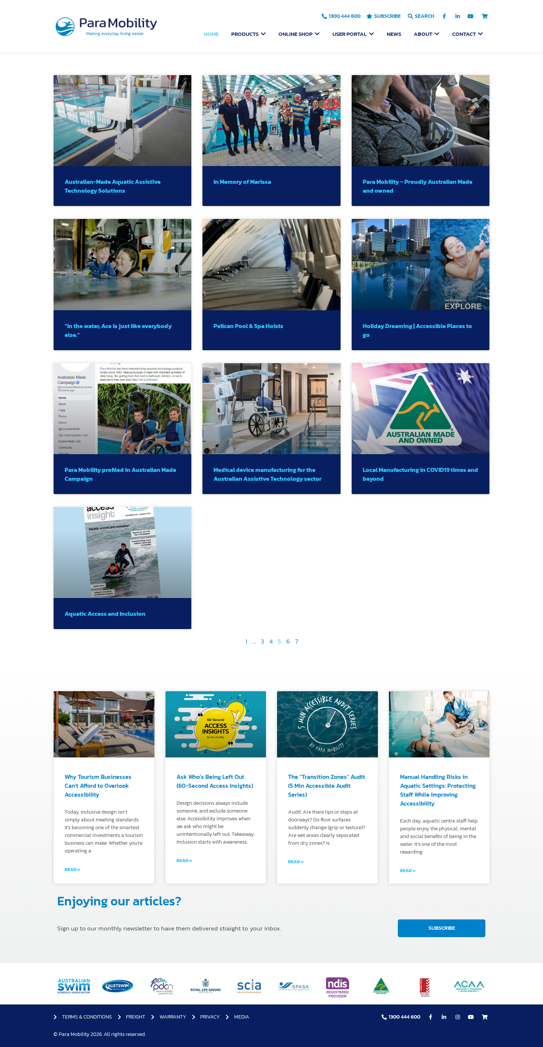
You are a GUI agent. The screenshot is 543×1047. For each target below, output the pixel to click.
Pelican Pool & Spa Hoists (248, 325)
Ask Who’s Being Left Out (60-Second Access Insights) (215, 781)
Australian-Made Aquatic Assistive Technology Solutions (113, 186)
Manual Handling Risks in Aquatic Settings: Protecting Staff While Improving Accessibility (438, 790)
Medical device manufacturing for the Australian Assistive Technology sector (267, 474)
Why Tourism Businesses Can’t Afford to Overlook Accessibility (98, 785)
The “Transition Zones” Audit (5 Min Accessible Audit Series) (326, 785)
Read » (72, 869)
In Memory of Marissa (242, 181)
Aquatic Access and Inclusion (105, 613)
